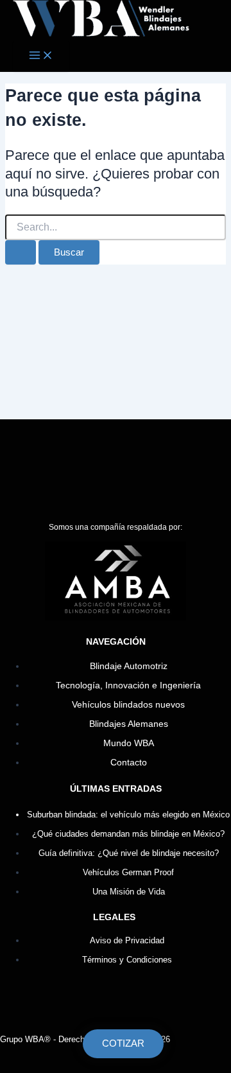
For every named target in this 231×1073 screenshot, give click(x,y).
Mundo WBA (128, 743)
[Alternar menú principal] (41, 56)
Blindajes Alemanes (128, 724)
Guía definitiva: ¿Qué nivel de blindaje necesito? (128, 853)
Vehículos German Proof (128, 872)
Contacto (128, 762)
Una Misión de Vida (128, 891)
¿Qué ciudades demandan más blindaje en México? (128, 834)
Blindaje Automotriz (128, 666)
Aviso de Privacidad (127, 940)
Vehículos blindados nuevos (128, 705)
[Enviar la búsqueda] (20, 252)
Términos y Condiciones (127, 959)
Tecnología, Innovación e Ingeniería (128, 685)
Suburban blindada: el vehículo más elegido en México (128, 814)
